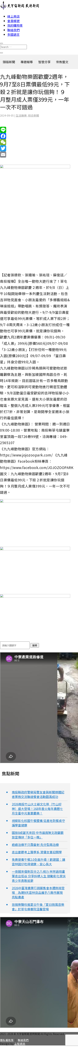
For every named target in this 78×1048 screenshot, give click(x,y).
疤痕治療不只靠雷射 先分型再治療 (35, 844)
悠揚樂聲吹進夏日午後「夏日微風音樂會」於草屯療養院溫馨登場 (38, 906)
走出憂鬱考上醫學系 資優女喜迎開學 (37, 852)
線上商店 (13, 16)
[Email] (35, 154)
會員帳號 (13, 21)
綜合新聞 (33, 115)
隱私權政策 (7, 1040)
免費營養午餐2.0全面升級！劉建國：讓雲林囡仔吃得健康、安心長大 (38, 861)
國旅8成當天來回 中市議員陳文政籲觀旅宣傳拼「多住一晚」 (37, 834)
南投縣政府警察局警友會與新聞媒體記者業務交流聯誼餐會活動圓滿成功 (38, 794)
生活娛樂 (21, 115)
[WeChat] (35, 142)
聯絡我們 (13, 30)
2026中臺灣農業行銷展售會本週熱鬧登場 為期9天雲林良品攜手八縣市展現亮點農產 (38, 892)
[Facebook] (35, 136)
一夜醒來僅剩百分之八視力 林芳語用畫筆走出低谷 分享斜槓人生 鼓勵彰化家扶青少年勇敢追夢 (39, 876)
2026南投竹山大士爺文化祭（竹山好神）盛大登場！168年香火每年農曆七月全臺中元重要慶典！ (37, 808)
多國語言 (13, 34)
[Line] (35, 130)
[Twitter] (35, 148)
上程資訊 (19, 1043)
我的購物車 (15, 25)
